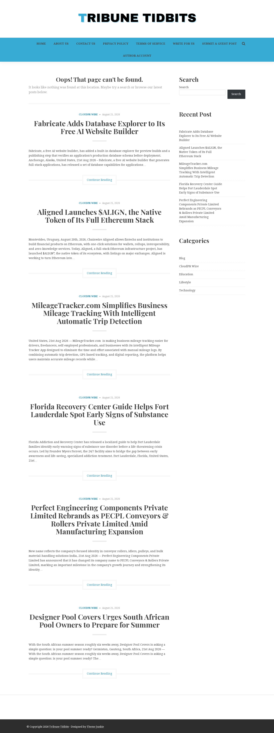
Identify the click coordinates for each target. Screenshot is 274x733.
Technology (187, 290)
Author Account (137, 55)
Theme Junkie (95, 726)
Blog (182, 258)
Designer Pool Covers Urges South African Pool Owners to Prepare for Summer (99, 621)
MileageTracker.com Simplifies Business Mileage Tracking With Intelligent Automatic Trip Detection (99, 313)
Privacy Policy (115, 43)
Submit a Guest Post (219, 43)
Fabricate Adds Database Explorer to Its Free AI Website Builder (99, 127)
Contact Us (85, 43)
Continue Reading (99, 179)
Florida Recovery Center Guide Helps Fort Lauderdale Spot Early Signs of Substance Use (99, 414)
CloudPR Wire (88, 114)
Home (41, 43)
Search (184, 87)
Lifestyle (185, 282)
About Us (61, 43)
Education (186, 274)
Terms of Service (150, 43)
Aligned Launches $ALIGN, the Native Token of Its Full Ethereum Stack (99, 216)
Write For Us (184, 43)
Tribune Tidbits (59, 726)
